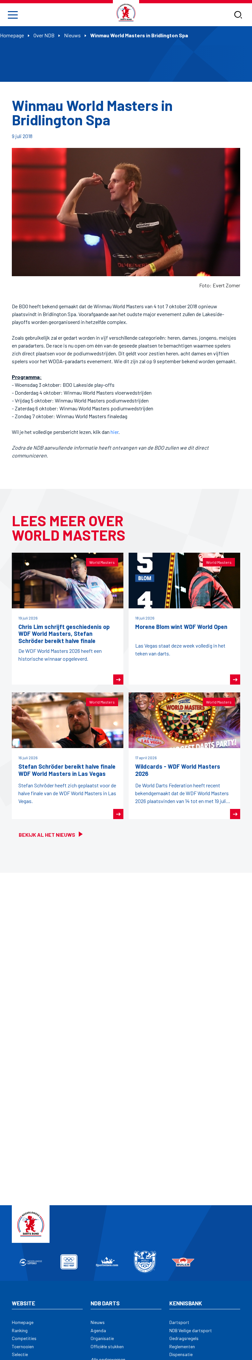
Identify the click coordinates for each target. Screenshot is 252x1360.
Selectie (20, 1354)
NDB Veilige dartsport (190, 1330)
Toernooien (23, 1346)
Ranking (20, 1330)
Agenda (98, 1330)
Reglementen (182, 1346)
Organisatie (102, 1338)
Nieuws (72, 35)
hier (114, 432)
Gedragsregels (184, 1338)
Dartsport (179, 1322)
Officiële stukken (107, 1346)
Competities (24, 1338)
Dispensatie (181, 1354)
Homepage (12, 35)
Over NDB (43, 35)
